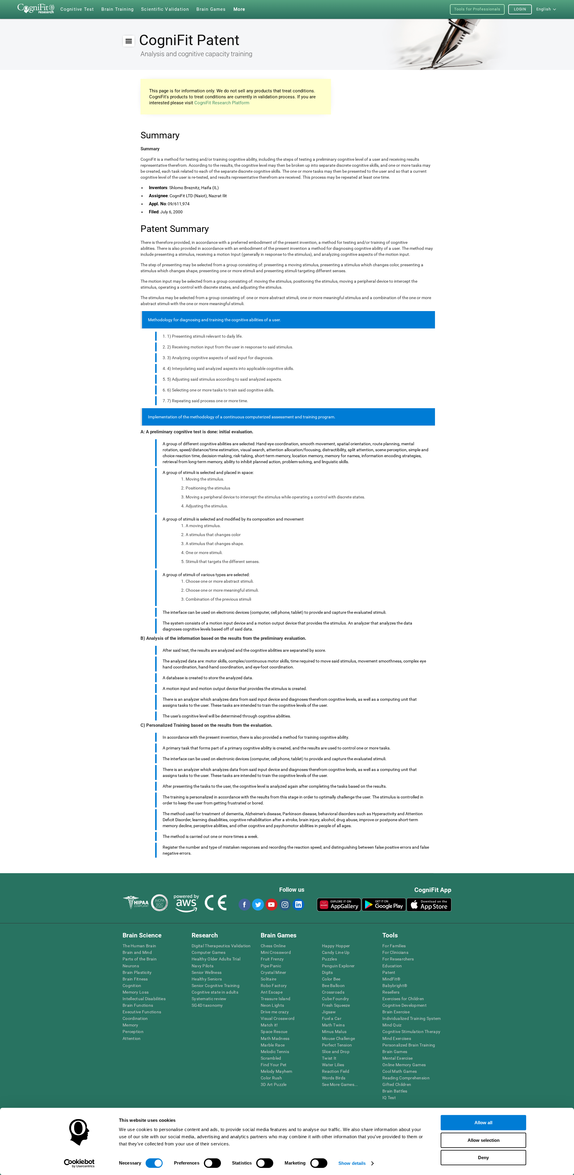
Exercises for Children (403, 998)
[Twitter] (257, 905)
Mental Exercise (397, 1058)
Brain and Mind (137, 952)
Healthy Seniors (207, 979)
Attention (132, 1038)
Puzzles (329, 959)
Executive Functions (142, 1011)
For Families (394, 945)
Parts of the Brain (140, 959)
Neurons (131, 965)
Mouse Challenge (338, 1038)
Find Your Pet (274, 1064)
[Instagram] (284, 905)
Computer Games (208, 952)
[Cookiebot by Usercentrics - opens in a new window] (79, 1163)
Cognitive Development (404, 1005)
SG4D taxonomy (207, 1005)
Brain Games (394, 1051)
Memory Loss (136, 992)
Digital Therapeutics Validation (221, 945)
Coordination (135, 1018)
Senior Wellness (207, 972)
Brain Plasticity (137, 972)
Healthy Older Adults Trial (216, 959)
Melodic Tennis (275, 1051)
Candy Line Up (336, 952)
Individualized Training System (411, 1018)
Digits (327, 972)
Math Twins (333, 1025)
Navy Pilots (202, 965)
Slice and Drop (335, 1051)
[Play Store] (384, 904)
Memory (130, 1025)
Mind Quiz (392, 1025)
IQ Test (389, 1097)
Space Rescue (274, 1031)
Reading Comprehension (406, 1077)
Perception (133, 1031)
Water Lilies (333, 1064)
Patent (389, 972)
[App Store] (429, 904)
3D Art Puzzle (274, 1084)
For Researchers (398, 959)
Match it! (269, 1025)
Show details (352, 1163)
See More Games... (340, 1084)
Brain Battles (394, 1091)
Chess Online (273, 945)
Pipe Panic (271, 965)
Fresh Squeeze (336, 1005)
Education (392, 965)
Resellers (391, 992)
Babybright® (394, 985)
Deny (483, 1157)
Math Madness (275, 1038)
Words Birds (333, 1077)
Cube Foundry (335, 998)
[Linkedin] (298, 905)
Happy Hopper (336, 945)
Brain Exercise (396, 1011)
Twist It (329, 1058)
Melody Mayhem (276, 1071)
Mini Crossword (276, 952)
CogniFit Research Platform (221, 102)
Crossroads (333, 992)
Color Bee (331, 979)
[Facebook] (244, 905)
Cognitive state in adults (215, 992)
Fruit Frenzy (272, 959)
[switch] (212, 1163)
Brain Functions (138, 1005)
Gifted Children (396, 1084)
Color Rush (271, 1077)
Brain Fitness (135, 979)
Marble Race (273, 1045)
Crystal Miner (273, 972)
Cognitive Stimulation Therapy (411, 1031)
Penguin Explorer (338, 965)
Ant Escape (272, 992)
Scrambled (271, 1058)
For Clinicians (395, 952)
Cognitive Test (77, 9)
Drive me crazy (275, 1011)
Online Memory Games (404, 1064)
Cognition (132, 985)
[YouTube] (271, 905)
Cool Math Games (399, 1071)
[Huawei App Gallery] (339, 904)
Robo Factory (274, 985)
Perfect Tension (337, 1045)
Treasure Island (275, 998)
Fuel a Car (331, 1018)
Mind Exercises (396, 1038)
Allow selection (484, 1140)
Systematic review (209, 998)
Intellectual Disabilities (144, 998)
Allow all (483, 1122)
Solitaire (269, 979)
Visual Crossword (277, 1018)
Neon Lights (272, 1005)
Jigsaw (329, 1011)
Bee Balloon (333, 985)
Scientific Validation (165, 9)
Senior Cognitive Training (215, 985)
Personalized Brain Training (408, 1045)
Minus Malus (334, 1031)
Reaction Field (335, 1071)
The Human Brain (139, 945)
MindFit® (391, 979)
